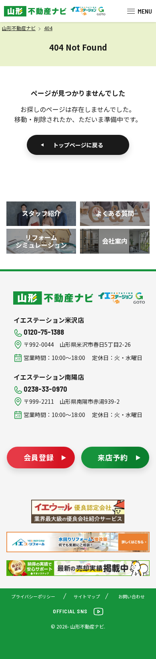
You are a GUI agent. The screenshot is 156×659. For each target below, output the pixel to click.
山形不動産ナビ (53, 298)
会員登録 (39, 457)
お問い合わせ (131, 596)
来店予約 (113, 457)
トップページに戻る (78, 145)
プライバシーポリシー (33, 596)
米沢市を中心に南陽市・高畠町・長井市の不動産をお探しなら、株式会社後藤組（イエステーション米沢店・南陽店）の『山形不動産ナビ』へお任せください (35, 11)
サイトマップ (87, 596)
